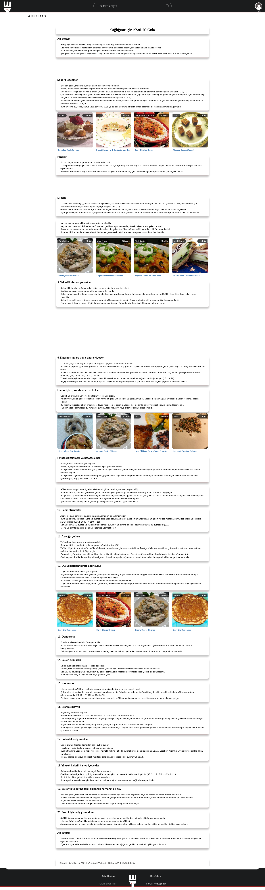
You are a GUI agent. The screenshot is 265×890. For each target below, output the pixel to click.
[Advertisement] (132, 67)
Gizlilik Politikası (108, 883)
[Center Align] (168, 4)
